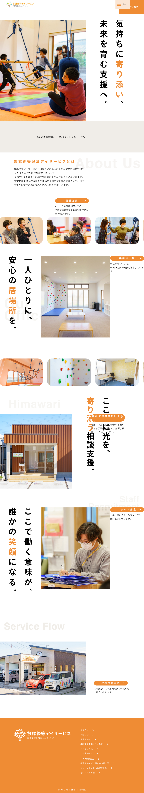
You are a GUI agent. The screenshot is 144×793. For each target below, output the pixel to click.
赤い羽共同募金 (87, 772)
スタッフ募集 (127, 509)
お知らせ (84, 735)
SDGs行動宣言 (87, 759)
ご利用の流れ (110, 683)
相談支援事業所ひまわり (108, 417)
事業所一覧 (127, 258)
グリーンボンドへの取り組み (93, 768)
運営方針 (72, 200)
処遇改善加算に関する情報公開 (94, 763)
